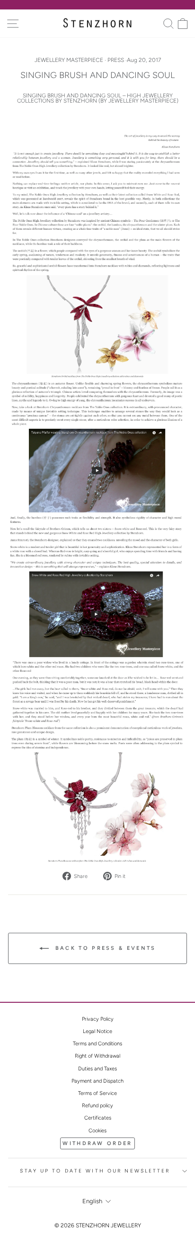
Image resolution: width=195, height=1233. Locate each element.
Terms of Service (97, 1093)
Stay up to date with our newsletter (95, 1171)
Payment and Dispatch (97, 1081)
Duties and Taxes (97, 1069)
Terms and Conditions (97, 1044)
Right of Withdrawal (97, 1056)
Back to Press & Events (104, 948)
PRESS (115, 60)
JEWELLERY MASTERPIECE (69, 60)
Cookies (97, 1131)
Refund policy (97, 1106)
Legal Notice (97, 1031)
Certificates (97, 1118)
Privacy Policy (98, 1019)
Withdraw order (97, 1143)
